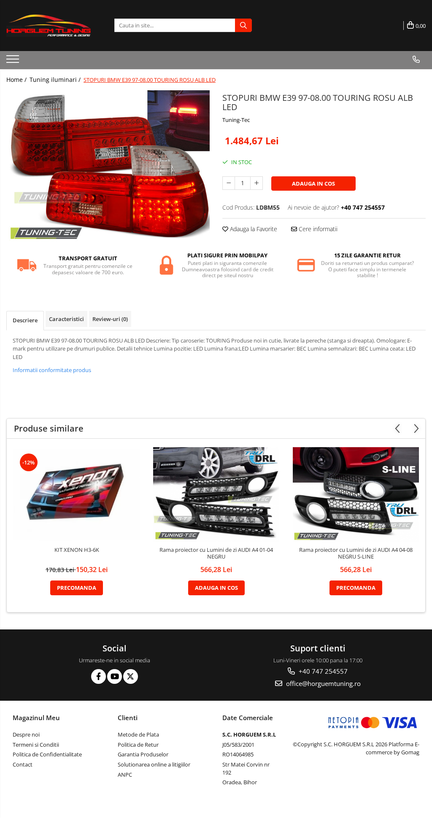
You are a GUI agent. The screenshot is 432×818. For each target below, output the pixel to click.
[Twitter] (130, 676)
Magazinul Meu (36, 717)
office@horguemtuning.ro (322, 683)
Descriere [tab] (25, 320)
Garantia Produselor (143, 754)
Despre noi (26, 734)
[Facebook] (98, 676)
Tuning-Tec (236, 120)
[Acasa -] (48, 25)
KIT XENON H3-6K (76, 549)
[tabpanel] (108, 166)
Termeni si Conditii (36, 744)
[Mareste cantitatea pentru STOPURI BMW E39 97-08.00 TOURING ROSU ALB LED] (256, 183)
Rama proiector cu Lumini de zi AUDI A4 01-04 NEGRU (216, 553)
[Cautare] (243, 25)
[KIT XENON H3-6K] (77, 494)
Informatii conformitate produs (52, 370)
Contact (22, 764)
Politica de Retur (138, 744)
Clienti (128, 717)
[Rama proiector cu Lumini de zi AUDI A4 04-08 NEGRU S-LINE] (356, 494)
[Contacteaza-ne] (416, 59)
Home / (17, 80)
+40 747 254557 (322, 671)
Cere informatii (317, 229)
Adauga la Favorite (252, 229)
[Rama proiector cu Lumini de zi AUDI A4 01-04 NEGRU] (216, 494)
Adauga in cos (313, 183)
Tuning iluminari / (56, 80)
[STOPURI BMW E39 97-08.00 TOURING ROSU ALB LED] (108, 166)
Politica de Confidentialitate (47, 754)
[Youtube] (114, 676)
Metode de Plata (138, 734)
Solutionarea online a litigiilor (154, 764)
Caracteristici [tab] (66, 319)
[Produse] (13, 61)
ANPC (125, 774)
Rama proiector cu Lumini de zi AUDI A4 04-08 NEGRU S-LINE (356, 553)
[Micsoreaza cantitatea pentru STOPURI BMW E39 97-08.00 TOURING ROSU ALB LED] (228, 183)
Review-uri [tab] (110, 319)
